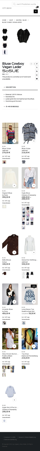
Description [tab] (11, 87)
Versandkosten (6, 158)
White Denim (4, 375)
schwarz (32, 223)
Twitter (37, 67)
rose (27, 223)
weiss (23, 227)
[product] (10, 133)
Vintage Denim (12, 371)
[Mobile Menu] (36, 11)
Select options (14, 141)
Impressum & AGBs (9, 437)
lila (32, 219)
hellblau (27, 219)
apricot (23, 219)
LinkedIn (37, 71)
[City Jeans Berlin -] (7, 8)
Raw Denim (8, 371)
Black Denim (4, 371)
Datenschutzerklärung (10, 439)
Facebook (37, 63)
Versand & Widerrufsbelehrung (27, 437)
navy (23, 223)
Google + (37, 75)
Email (37, 79)
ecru (23, 277)
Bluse (4, 146)
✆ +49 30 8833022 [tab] (12, 106)
